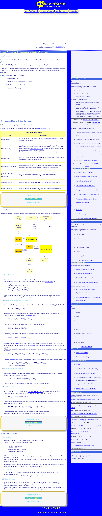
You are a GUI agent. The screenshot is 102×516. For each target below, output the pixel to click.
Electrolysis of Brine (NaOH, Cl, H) (87, 194)
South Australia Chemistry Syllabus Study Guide (86, 426)
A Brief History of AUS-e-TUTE (86, 388)
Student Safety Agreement (84, 273)
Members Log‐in (61, 11)
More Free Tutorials (32, 11)
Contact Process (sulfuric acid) (85, 185)
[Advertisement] (51, 28)
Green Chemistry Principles (84, 172)
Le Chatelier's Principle (38, 345)
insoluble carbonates (36, 148)
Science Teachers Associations (85, 373)
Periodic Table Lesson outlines (85, 278)
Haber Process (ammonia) (84, 181)
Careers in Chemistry (82, 357)
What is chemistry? (82, 352)
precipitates (14, 343)
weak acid (32, 315)
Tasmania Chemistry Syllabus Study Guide (84, 419)
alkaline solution (42, 125)
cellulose (38, 159)
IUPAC (78, 364)
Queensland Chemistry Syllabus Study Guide (85, 399)
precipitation (49, 281)
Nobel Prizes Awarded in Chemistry (87, 369)
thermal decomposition (35, 391)
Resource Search (86, 346)
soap (30, 150)
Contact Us (73, 11)
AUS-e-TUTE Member (58, 47)
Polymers (79, 209)
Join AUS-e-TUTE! (33, 199)
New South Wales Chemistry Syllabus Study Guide (85, 406)
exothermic (17, 297)
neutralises (48, 182)
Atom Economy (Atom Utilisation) (86, 176)
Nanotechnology (81, 214)
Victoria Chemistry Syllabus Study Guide (84, 413)
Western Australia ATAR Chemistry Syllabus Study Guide (85, 432)
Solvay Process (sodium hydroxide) (87, 190)
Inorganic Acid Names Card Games (87, 282)
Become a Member (47, 11)
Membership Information (90, 119)
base (8, 128)
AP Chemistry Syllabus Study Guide (82, 445)
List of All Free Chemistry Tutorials (86, 218)
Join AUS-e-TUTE (92, 123)
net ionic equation (13, 359)
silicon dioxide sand (51, 138)
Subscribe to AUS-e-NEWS (86, 260)
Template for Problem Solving (85, 269)
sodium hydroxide (44, 128)
